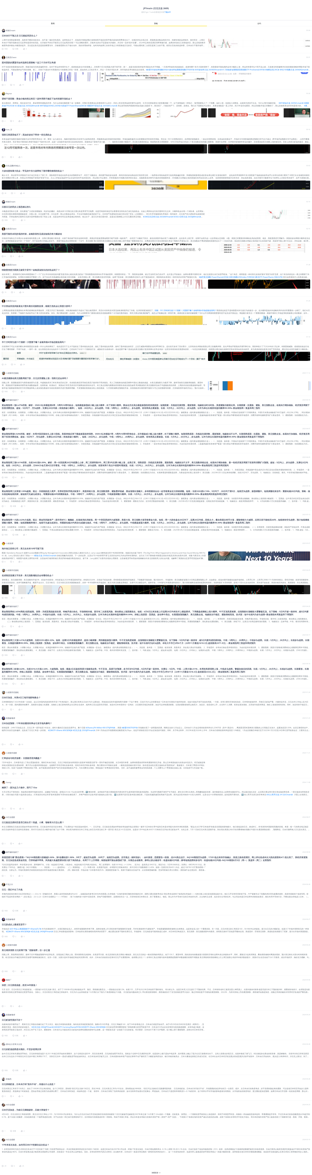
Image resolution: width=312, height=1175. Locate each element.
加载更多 (155, 1172)
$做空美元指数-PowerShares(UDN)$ (214, 277)
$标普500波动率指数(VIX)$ (157, 69)
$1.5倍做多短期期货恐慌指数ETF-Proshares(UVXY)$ (243, 69)
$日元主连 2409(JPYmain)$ (42, 931)
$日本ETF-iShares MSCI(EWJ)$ (60, 730)
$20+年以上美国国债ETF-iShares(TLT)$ (25, 929)
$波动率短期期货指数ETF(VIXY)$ (181, 69)
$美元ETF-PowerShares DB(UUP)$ (268, 277)
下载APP (167, 12)
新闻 (53, 23)
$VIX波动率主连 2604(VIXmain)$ (208, 69)
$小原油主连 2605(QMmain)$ (27, 105)
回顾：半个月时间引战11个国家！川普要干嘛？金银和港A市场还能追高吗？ (186, 310)
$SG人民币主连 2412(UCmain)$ (280, 794)
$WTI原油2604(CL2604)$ (50, 105)
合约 (259, 23)
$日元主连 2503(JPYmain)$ (84, 730)
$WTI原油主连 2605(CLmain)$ (291, 103)
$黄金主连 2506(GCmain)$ (45, 555)
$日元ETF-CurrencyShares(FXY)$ (67, 1027)
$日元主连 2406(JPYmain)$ (43, 1027)
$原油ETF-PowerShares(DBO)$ (74, 105)
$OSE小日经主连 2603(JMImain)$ (187, 216)
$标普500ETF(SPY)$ (130, 727)
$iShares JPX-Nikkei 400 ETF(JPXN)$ (100, 727)
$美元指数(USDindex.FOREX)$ (241, 277)
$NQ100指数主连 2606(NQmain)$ (294, 69)
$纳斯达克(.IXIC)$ (272, 69)
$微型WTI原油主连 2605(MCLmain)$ (102, 105)
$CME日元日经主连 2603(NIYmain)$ (158, 216)
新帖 (156, 23)
